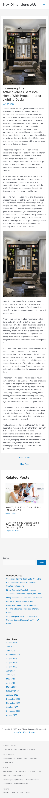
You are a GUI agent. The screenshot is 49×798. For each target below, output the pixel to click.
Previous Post (24, 457)
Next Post (24, 464)
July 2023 (10, 671)
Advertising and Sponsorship (13, 779)
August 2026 (11, 643)
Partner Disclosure (32, 779)
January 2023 (12, 695)
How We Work (8, 771)
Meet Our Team (17, 792)
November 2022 (13, 703)
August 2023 (11, 667)
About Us (6, 792)
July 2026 (10, 647)
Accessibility (7, 784)
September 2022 (13, 711)
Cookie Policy (22, 758)
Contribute (6, 775)
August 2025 (11, 659)
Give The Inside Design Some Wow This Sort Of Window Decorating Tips (22, 525)
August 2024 (11, 663)
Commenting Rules (21, 784)
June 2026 (10, 651)
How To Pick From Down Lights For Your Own (23, 508)
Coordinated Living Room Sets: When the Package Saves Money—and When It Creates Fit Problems (23, 582)
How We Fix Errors (34, 771)
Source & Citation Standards (24, 749)
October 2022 (12, 707)
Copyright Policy (19, 775)
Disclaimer (33, 758)
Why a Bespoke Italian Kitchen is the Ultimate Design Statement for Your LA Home (22, 620)
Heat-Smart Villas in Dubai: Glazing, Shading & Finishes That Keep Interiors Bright (22, 609)
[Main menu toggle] (44, 4)
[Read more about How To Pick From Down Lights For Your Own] (24, 494)
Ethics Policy (7, 749)
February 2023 (12, 691)
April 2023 (10, 683)
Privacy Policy (8, 762)
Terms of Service (9, 758)
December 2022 (13, 699)
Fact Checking (20, 771)
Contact (28, 792)
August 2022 (11, 715)
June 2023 (10, 675)
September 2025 (13, 655)
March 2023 (11, 687)
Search (6, 558)
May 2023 (10, 679)
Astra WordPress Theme (24, 732)
